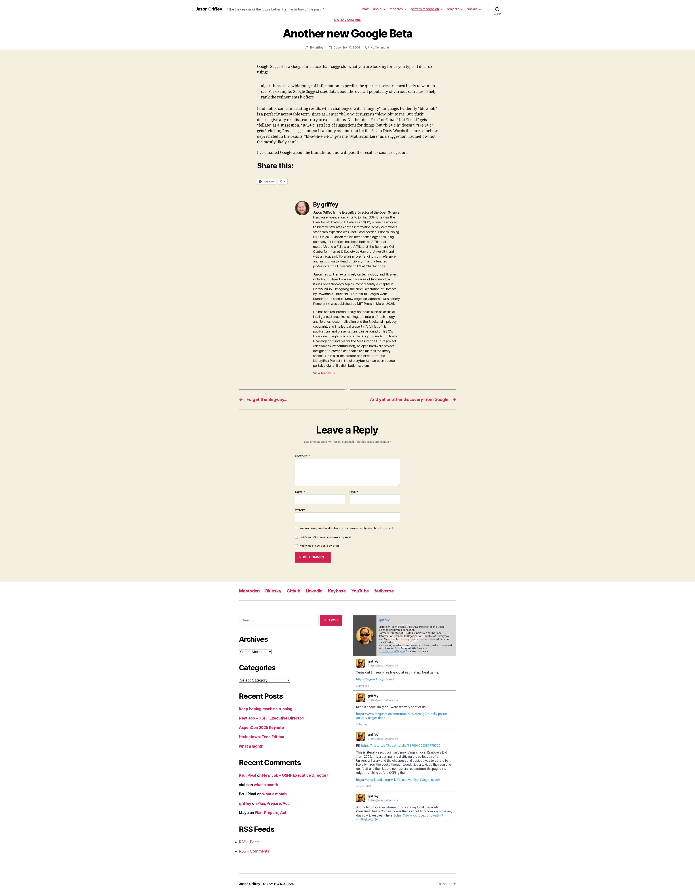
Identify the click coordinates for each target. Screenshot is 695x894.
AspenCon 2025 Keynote (261, 727)
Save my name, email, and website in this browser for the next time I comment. (346, 528)
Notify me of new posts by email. (319, 545)
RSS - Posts (249, 842)
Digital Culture (347, 19)
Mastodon (249, 591)
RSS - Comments (254, 851)
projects (453, 9)
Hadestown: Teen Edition (261, 737)
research (396, 9)
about (377, 9)
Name (300, 492)
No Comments (379, 47)
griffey (318, 47)
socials (472, 9)
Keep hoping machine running (265, 709)
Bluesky (273, 591)
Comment (302, 456)
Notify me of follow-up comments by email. (326, 537)
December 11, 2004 (347, 47)
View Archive (324, 373)
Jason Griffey (208, 9)
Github (293, 591)
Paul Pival (247, 775)
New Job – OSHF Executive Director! (271, 718)
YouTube (360, 591)
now (365, 9)
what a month (251, 746)
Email (353, 492)
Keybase (337, 591)
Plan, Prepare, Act (273, 803)
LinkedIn (314, 591)
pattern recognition (425, 9)
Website (300, 510)
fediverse (384, 591)
